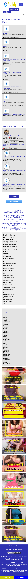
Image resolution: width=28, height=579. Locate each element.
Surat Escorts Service (8, 239)
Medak (4, 340)
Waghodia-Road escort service (10, 303)
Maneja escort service (8, 292)
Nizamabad (5, 344)
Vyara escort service (7, 267)
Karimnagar (5, 332)
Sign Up (8, 12)
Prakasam (5, 348)
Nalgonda (5, 342)
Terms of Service (16, 546)
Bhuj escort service (7, 265)
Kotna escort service (8, 289)
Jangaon (5, 328)
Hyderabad (5, 327)
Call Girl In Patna (7, 256)
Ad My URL (5, 251)
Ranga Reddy (6, 350)
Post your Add (13, 9)
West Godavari (6, 363)
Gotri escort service (7, 282)
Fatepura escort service (8, 279)
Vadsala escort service (8, 296)
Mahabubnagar (6, 339)
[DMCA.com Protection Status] (14, 552)
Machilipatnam (6, 338)
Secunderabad (6, 354)
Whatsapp (21, 577)
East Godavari (6, 321)
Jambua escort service (8, 286)
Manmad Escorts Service (8, 268)
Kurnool (5, 336)
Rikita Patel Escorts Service (9, 244)
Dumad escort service (8, 275)
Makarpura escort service (9, 291)
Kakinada (5, 331)
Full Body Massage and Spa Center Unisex (13, 249)
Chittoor (5, 320)
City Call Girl (6, 253)
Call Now (7, 577)
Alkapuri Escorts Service (8, 243)
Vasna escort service (8, 298)
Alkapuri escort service (8, 272)
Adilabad (5, 317)
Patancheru (5, 347)
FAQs (9, 546)
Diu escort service (7, 261)
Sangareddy (6, 352)
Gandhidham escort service (9, 263)
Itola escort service (7, 284)
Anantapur (5, 319)
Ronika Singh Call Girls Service (10, 246)
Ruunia (4, 255)
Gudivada (5, 324)
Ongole (5, 346)
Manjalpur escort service (8, 294)
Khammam (5, 334)
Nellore (4, 343)
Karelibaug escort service (9, 287)
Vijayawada (5, 358)
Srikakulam (5, 357)
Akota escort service (8, 270)
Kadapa (5, 329)
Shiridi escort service (8, 260)
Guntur (4, 325)
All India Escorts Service (8, 248)
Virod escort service (7, 299)
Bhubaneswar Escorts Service (10, 241)
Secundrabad (6, 355)
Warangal (5, 362)
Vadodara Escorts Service (9, 237)
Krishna (5, 335)
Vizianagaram (6, 361)
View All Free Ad (14, 201)
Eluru (4, 323)
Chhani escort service (8, 273)
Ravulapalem (6, 351)
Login (4, 12)
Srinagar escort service (8, 258)
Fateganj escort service (8, 277)
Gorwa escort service (8, 280)
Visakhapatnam (6, 359)
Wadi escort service (7, 301)
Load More (14, 196)
